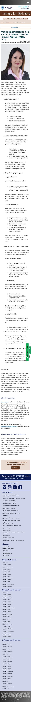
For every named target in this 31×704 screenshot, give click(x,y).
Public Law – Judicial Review (8, 537)
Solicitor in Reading (7, 664)
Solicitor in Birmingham (7, 597)
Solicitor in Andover (7, 592)
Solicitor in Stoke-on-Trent (8, 676)
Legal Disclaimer (4, 697)
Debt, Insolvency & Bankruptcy (9, 508)
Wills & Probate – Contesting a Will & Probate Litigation (13, 540)
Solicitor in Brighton (7, 604)
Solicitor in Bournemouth (8, 601)
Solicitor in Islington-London (8, 577)
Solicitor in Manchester (7, 646)
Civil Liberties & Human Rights (9, 500)
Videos (24, 18)
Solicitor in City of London (8, 567)
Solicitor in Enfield (6, 572)
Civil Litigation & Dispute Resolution (10, 501)
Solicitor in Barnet (6, 562)
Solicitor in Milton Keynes (8, 648)
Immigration (9, 22)
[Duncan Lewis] (4, 487)
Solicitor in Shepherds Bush (8, 584)
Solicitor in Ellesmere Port (8, 624)
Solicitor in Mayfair (6, 581)
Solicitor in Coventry (7, 616)
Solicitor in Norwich (6, 653)
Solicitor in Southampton (8, 671)
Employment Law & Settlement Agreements (11, 513)
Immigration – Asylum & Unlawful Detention (11, 518)
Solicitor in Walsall (6, 681)
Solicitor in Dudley (6, 621)
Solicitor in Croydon (7, 569)
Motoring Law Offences (7, 528)
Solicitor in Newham (7, 582)
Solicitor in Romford (7, 666)
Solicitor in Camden (7, 566)
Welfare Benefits (6, 538)
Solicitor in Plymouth (7, 659)
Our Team (5, 18)
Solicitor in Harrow (6, 576)
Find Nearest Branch (8, 548)
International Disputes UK (8, 523)
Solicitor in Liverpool (7, 636)
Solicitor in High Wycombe (8, 628)
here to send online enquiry (15, 478)
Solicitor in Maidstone (7, 644)
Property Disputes (6, 535)
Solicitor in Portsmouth (7, 661)
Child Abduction (6, 496)
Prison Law (5, 533)
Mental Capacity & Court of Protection (10, 527)
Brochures (6, 555)
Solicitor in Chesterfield (7, 614)
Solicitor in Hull (6, 629)
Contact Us (15, 467)
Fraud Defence (6, 515)
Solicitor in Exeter (6, 626)
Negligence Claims (6, 530)
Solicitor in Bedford (7, 596)
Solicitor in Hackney (7, 574)
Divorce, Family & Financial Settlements (10, 510)
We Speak (6, 552)
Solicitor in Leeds (6, 633)
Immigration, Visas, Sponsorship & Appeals (11, 520)
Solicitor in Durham (6, 623)
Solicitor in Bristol (6, 606)
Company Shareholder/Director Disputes (11, 505)
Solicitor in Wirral (6, 685)
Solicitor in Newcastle (7, 649)
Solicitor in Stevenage (7, 673)
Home (2, 22)
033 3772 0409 (25, 8)
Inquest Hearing (6, 522)
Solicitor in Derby (6, 619)
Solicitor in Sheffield (7, 668)
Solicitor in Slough (6, 669)
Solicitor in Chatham (7, 611)
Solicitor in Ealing (6, 571)
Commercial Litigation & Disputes (9, 503)
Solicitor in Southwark (7, 586)
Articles (18, 18)
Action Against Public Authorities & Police (11, 495)
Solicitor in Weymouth (7, 683)
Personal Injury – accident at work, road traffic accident (13, 532)
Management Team (8, 553)
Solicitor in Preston (6, 663)
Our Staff (5, 550)
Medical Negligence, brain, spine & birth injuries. (12, 525)
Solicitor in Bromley (7, 564)
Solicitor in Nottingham (7, 654)
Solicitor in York (6, 688)
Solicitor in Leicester (7, 634)
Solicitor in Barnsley (7, 594)
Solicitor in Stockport (7, 674)
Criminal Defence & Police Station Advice (11, 506)
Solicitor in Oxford (6, 656)
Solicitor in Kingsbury (7, 579)
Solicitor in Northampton (7, 651)
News (12, 18)
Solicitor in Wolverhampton (8, 686)
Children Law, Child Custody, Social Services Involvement (14, 498)
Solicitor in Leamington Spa (8, 631)
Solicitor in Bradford (7, 602)
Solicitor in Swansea (7, 678)
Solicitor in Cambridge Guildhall (9, 607)
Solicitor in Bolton (6, 599)
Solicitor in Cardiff (6, 609)
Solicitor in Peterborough (8, 658)
